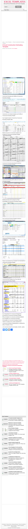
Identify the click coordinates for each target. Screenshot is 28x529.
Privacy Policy (8, 524)
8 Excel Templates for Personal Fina (15, 447)
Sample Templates (20, 525)
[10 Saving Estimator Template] (6, 379)
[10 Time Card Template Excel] (6, 383)
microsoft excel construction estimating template (10, 364)
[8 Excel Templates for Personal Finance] (5, 448)
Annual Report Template (12, 432)
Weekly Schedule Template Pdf (14, 442)
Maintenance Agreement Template (14, 422)
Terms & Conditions (22, 524)
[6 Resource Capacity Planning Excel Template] (5, 467)
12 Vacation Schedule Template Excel (15, 418)
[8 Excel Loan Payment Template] (5, 371)
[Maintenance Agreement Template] (5, 423)
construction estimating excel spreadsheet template (12, 360)
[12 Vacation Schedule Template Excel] (5, 419)
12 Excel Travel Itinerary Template (14, 462)
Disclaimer (4, 524)
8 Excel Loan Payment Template (15, 368)
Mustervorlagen (14, 526)
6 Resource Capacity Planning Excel (15, 466)
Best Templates (14, 525)
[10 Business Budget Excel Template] (5, 438)
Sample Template (7, 525)
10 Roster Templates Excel (14, 373)
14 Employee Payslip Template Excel (15, 471)
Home (3, 42)
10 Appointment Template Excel (14, 456)
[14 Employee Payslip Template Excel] (5, 472)
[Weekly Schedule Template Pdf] (5, 443)
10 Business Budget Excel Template (15, 437)
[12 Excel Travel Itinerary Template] (5, 463)
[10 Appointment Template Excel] (5, 457)
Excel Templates (14, 1)
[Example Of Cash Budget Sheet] (5, 452)
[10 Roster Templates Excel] (6, 374)
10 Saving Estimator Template (14, 378)
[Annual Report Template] (5, 433)
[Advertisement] (14, 25)
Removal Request (15, 524)
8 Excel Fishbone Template (13, 428)
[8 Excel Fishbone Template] (5, 431)
